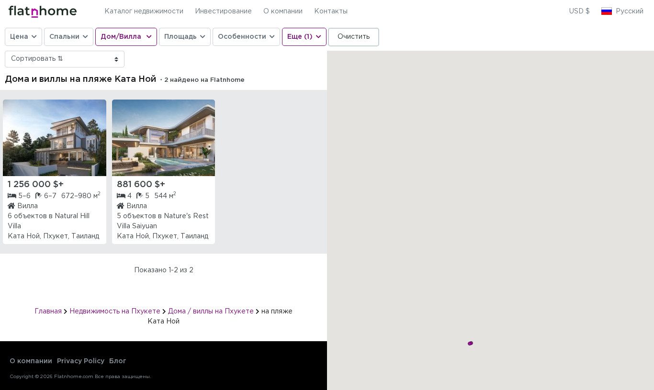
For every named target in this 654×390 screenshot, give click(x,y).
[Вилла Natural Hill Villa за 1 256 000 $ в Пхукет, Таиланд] (54, 138)
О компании (283, 11)
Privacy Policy (80, 361)
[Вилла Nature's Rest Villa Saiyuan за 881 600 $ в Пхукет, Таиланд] (163, 138)
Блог (117, 361)
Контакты (331, 11)
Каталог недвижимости (143, 11)
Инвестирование (223, 11)
